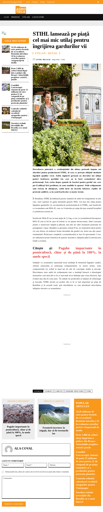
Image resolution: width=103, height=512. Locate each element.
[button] (98, 2)
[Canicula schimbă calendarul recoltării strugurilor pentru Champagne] (6, 110)
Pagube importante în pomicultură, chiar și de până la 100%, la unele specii (67, 252)
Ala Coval (46, 59)
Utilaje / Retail (46, 53)
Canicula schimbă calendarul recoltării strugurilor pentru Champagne (19, 113)
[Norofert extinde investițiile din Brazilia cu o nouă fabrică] (6, 125)
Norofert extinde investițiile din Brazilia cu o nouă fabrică (19, 126)
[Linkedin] (98, 59)
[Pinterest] (86, 59)
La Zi (28, 2)
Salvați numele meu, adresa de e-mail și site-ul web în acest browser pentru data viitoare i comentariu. (37, 472)
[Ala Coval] (34, 59)
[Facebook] (73, 59)
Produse (35, 2)
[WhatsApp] (92, 59)
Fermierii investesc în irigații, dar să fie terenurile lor (53, 430)
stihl (89, 391)
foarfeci (48, 391)
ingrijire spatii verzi (75, 391)
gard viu (59, 391)
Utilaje (42, 2)
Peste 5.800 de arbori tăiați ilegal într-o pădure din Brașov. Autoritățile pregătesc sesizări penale (19, 74)
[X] (80, 59)
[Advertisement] (67, 315)
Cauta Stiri (51, 2)
